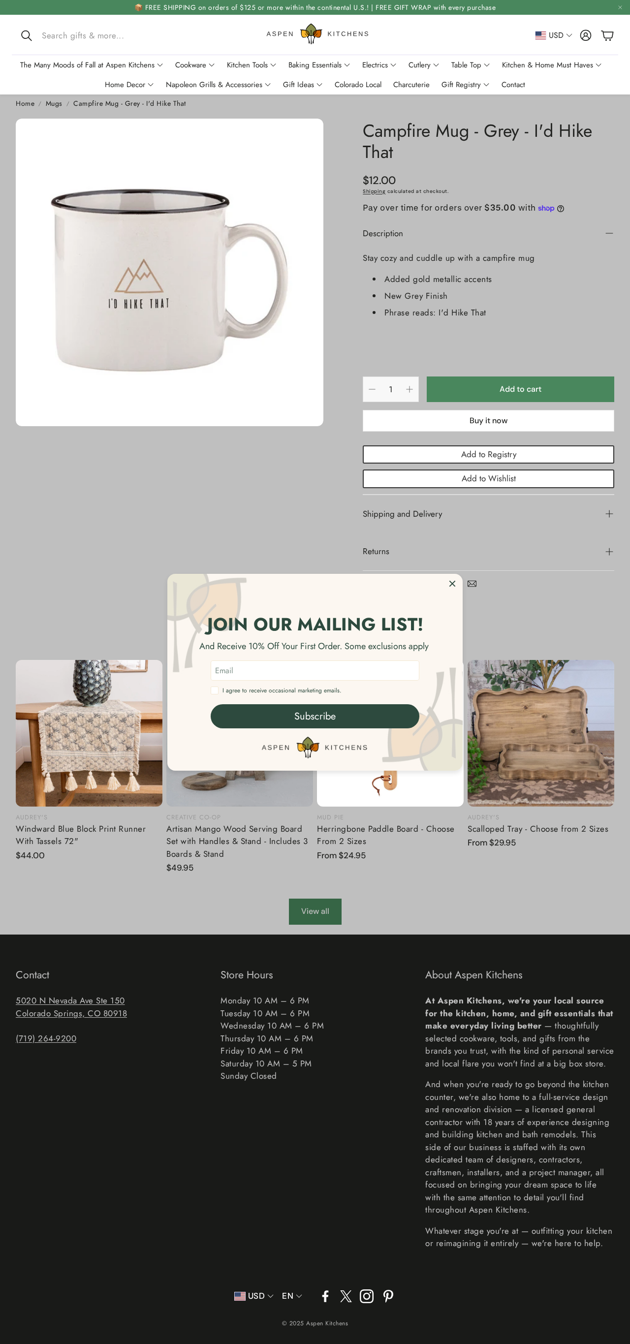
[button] (83, 35)
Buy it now (488, 420)
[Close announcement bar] (620, 7)
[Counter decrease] (372, 389)
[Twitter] (346, 1296)
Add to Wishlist (489, 478)
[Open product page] (89, 733)
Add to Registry (488, 454)
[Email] (472, 583)
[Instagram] (367, 1296)
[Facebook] (325, 1296)
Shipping (374, 191)
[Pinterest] (388, 1296)
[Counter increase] (409, 389)
